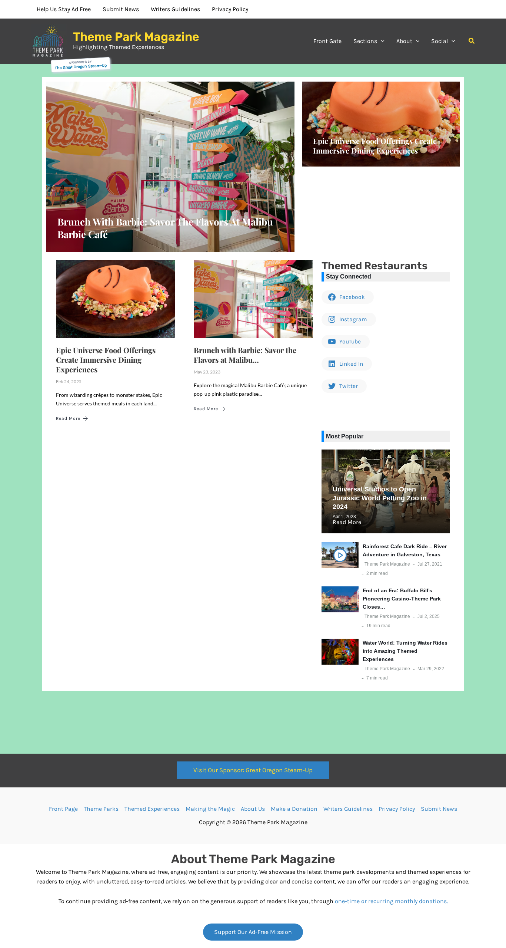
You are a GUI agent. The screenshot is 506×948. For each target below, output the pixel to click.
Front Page (63, 808)
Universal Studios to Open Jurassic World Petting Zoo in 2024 (380, 497)
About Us (253, 808)
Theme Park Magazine (136, 37)
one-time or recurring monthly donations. (391, 901)
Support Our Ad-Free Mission (253, 931)
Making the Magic (210, 808)
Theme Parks (101, 808)
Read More (68, 418)
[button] (381, 41)
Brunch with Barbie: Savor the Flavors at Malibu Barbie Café (165, 228)
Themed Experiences (152, 808)
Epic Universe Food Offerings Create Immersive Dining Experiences (375, 145)
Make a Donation (294, 808)
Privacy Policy (397, 808)
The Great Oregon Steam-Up (80, 66)
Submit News (439, 808)
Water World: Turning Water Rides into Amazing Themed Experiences (405, 651)
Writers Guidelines (348, 808)
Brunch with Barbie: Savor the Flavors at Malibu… (245, 355)
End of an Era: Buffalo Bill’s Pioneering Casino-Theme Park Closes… (402, 598)
